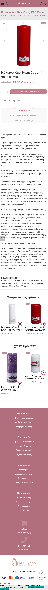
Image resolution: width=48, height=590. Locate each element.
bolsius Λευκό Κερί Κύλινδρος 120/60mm (34, 377)
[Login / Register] (41, 3)
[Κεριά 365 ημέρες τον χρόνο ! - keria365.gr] (23, 3)
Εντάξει (31, 587)
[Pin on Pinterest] (14, 101)
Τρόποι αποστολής (24, 450)
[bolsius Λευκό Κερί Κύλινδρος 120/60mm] (36, 362)
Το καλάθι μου (24, 478)
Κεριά (13, 281)
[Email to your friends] (19, 101)
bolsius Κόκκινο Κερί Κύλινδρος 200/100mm (35, 328)
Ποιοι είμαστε (24, 413)
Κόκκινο (4, 286)
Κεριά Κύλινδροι (23, 281)
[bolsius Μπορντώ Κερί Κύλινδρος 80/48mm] (40, 72)
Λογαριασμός (24, 465)
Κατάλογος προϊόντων (24, 422)
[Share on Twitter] (5, 101)
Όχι (35, 587)
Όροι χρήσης (24, 510)
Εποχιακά (26, 15)
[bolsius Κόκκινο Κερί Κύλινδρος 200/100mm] (36, 313)
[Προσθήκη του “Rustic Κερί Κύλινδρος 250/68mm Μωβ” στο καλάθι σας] (20, 384)
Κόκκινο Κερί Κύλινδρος (18, 286)
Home (3, 15)
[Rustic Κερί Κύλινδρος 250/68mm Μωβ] (12, 367)
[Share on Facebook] (9, 101)
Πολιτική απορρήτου (24, 502)
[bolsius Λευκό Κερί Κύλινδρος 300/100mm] (12, 313)
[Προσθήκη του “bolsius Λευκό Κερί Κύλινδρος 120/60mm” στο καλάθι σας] (43, 372)
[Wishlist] (4, 24)
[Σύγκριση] (4, 29)
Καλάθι (24, 529)
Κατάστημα (14, 15)
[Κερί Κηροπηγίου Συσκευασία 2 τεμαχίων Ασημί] (45, 72)
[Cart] (45, 3)
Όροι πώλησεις (24, 506)
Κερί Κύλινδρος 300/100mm (17, 283)
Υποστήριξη (24, 437)
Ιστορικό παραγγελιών (24, 474)
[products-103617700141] (24, 44)
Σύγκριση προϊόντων (24, 482)
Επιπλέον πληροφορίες (24, 116)
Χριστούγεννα (39, 15)
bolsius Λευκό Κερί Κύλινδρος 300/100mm (11, 328)
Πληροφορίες (24, 493)
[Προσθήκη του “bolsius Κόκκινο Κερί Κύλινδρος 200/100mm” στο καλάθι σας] (43, 324)
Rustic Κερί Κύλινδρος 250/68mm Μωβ (11, 388)
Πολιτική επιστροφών (24, 497)
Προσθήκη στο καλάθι (28, 91)
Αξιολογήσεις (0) (24, 121)
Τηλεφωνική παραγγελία (24, 441)
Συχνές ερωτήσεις (24, 454)
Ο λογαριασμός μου (24, 469)
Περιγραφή (24, 111)
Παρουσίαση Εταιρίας (24, 418)
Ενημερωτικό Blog (24, 426)
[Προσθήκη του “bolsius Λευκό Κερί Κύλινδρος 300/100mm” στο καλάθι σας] (20, 324)
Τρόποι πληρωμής (24, 446)
